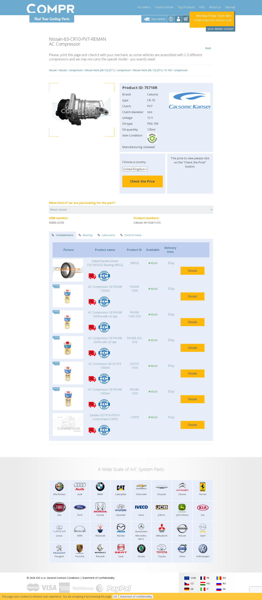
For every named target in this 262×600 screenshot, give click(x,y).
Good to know (164, 7)
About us (215, 7)
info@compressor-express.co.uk (212, 20)
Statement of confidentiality (98, 577)
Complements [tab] (64, 235)
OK (115, 596)
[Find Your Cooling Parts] (51, 8)
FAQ (202, 7)
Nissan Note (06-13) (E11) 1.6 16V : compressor (160, 70)
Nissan (53, 70)
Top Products (186, 7)
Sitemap (230, 7)
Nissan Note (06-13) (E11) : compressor (108, 70)
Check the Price (142, 181)
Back (208, 48)
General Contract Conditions (63, 577)
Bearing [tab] (87, 235)
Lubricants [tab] (108, 235)
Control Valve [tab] (132, 235)
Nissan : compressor (71, 70)
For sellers (143, 7)
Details (192, 271)
